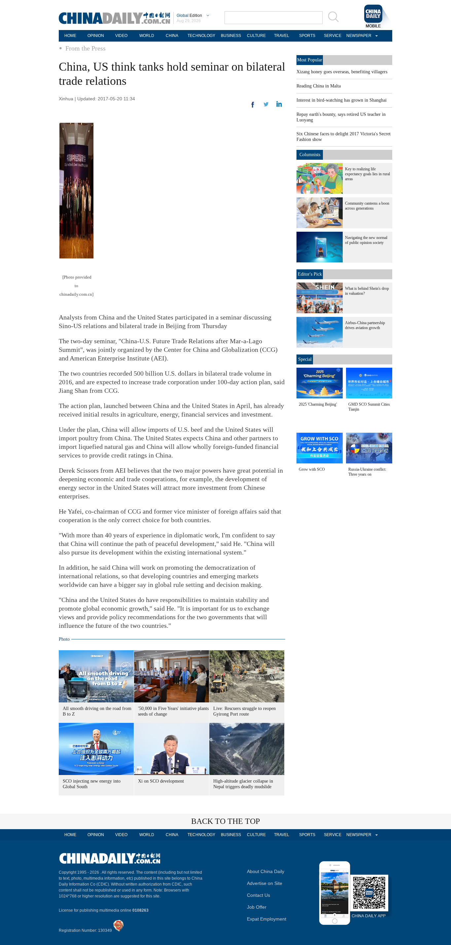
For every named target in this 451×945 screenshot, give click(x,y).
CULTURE (256, 35)
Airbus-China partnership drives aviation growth (365, 325)
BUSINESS (231, 35)
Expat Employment (266, 919)
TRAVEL (281, 35)
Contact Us (258, 895)
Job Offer (256, 907)
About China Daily (265, 871)
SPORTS (307, 35)
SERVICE (332, 35)
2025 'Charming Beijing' (318, 404)
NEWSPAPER (357, 35)
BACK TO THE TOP (225, 821)
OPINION (95, 35)
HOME (70, 35)
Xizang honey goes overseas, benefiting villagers (341, 71)
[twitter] (279, 105)
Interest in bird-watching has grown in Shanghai (341, 100)
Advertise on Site (264, 883)
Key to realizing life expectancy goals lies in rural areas (367, 174)
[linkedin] (266, 106)
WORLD (146, 35)
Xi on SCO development (161, 781)
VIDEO (121, 35)
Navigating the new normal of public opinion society (366, 240)
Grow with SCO (312, 469)
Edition (189, 15)
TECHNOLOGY (201, 35)
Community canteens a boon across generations (367, 206)
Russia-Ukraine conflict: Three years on (367, 472)
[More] (253, 107)
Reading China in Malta (318, 86)
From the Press (85, 48)
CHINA (172, 35)
